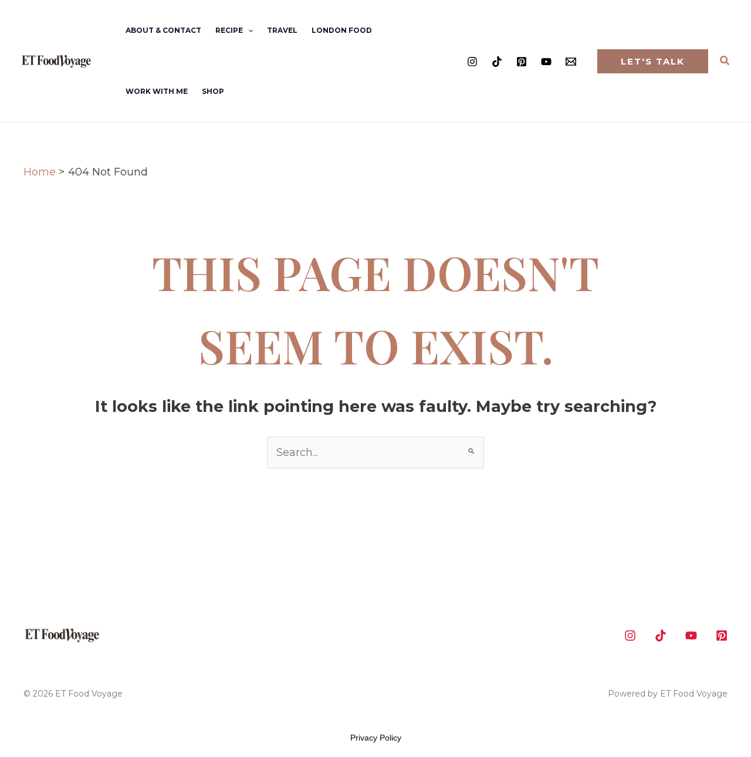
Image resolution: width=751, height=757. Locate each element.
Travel (282, 30)
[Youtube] (546, 61)
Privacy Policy (375, 737)
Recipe (229, 30)
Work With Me (157, 91)
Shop (213, 91)
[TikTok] (497, 61)
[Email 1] (571, 61)
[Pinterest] (521, 61)
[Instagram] (472, 61)
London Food (342, 30)
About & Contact (163, 30)
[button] (248, 30)
